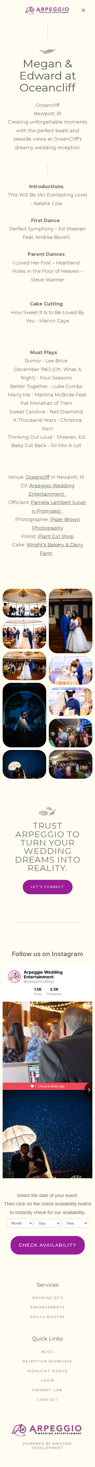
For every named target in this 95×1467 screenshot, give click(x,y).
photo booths (47, 1317)
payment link (47, 1390)
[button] (83, 10)
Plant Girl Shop (56, 536)
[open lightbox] (24, 603)
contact (47, 1400)
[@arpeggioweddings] (14, 977)
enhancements (48, 1307)
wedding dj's (47, 1298)
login (47, 1380)
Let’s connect (47, 887)
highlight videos (47, 1371)
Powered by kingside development (47, 1446)
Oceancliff (38, 477)
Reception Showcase (47, 1361)
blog (48, 1352)
